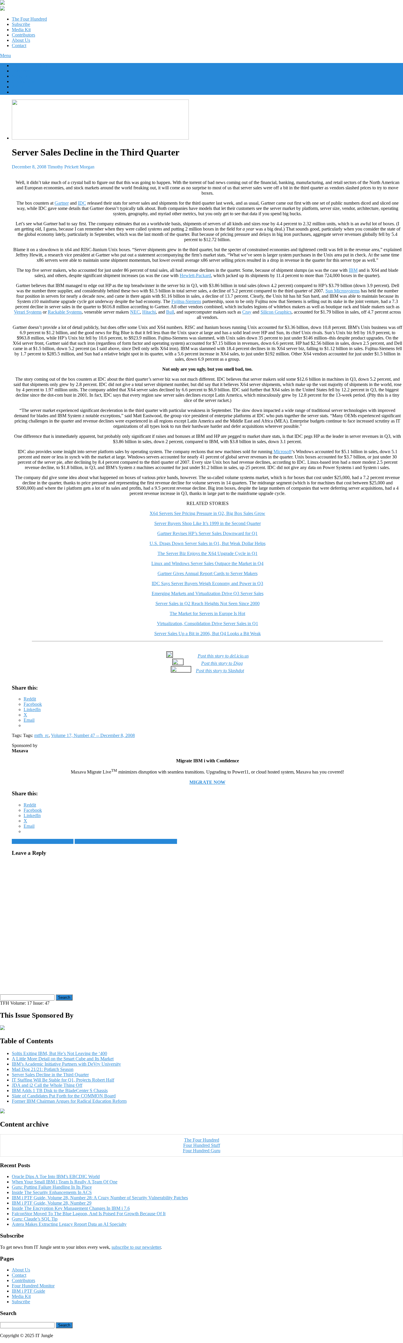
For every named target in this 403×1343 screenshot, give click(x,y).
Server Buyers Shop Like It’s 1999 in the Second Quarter (207, 523)
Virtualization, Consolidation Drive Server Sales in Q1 (207, 623)
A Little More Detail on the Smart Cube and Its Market (63, 1058)
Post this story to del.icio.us (223, 655)
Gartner (62, 203)
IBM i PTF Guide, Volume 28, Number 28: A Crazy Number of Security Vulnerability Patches (100, 1197)
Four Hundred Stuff (201, 1145)
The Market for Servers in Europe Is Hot (207, 613)
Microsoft (282, 451)
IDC (82, 203)
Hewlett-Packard (195, 275)
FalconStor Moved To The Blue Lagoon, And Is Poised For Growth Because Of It (89, 1213)
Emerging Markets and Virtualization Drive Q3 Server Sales (207, 593)
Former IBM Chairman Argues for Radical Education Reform (69, 1101)
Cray (246, 311)
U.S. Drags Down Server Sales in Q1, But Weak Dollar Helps (208, 543)
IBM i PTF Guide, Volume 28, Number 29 (51, 1202)
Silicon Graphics (276, 311)
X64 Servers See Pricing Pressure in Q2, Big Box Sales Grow (207, 513)
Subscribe (21, 24)
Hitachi (149, 311)
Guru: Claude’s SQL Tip (35, 1218)
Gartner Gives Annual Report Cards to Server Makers (208, 573)
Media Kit (21, 29)
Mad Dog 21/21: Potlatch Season (42, 841)
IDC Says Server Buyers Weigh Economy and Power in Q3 (207, 583)
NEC (135, 311)
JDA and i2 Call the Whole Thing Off (47, 1085)
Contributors (23, 34)
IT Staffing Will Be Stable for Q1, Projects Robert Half (126, 841)
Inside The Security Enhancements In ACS (52, 1192)
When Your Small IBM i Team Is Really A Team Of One (64, 1181)
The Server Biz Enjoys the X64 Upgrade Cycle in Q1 (208, 553)
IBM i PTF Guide (28, 1291)
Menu (5, 55)
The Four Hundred (29, 18)
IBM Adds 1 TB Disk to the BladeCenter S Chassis (60, 1090)
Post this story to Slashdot (220, 670)
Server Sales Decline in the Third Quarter (50, 1074)
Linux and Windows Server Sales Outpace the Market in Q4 (207, 563)
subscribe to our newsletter (136, 1247)
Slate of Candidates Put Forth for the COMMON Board (64, 1095)
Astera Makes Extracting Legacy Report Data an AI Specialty (69, 1224)
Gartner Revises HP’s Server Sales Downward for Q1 (207, 533)
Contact (19, 45)
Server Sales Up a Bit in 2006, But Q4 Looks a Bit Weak (207, 633)
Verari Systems (28, 311)
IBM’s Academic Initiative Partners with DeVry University (66, 1064)
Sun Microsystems (342, 290)
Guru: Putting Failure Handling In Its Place (52, 1187)
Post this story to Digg (222, 663)
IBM (353, 270)
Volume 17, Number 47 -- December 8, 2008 (93, 735)
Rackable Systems (65, 311)
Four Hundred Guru (201, 1150)
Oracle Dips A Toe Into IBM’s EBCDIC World (56, 1176)
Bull (170, 311)
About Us (21, 40)
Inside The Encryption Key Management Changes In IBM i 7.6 (71, 1208)
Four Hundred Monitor (33, 1285)
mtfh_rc (41, 735)
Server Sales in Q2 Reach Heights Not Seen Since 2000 (207, 603)
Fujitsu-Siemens (186, 301)
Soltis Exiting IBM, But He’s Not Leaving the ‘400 (59, 1053)
